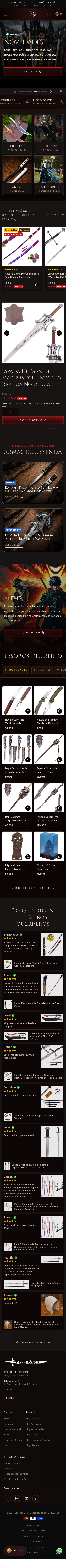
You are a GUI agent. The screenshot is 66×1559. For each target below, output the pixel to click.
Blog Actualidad (34, 1424)
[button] (48, 14)
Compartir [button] (10, 428)
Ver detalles (54, 428)
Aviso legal (33, 1552)
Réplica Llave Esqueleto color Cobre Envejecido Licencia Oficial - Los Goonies (16, 867)
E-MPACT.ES (54, 1513)
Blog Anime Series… (36, 1429)
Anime (7, 1434)
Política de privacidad (33, 1530)
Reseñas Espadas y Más (16, 1474)
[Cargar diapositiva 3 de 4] (37, 91)
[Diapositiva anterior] (15, 91)
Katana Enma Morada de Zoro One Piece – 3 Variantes (22, 275)
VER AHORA (30, 75)
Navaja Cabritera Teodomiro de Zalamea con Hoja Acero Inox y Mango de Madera (16, 721)
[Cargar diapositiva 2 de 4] (29, 91)
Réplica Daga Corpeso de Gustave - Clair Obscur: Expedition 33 (17, 819)
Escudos (8, 1424)
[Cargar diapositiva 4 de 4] (44, 91)
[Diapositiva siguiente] (51, 91)
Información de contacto (33, 1547)
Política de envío (33, 1541)
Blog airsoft (31, 1434)
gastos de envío (30, 403)
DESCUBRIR (53, 214)
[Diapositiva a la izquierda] (6, 333)
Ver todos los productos (31, 888)
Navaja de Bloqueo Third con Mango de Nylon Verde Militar (48, 721)
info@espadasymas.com (16, 1375)
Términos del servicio (33, 1536)
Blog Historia (32, 1445)
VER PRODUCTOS (30, 632)
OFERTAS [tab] (44, 669)
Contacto (8, 1468)
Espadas (8, 1418)
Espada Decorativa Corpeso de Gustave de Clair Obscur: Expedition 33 (48, 819)
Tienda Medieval (12, 1429)
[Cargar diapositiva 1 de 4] (22, 91)
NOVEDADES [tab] (18, 669)
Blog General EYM (34, 1418)
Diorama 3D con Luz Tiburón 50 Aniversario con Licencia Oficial (48, 867)
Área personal (11, 1463)
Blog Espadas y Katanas (38, 1440)
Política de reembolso (33, 1525)
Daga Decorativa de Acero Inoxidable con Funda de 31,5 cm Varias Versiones (17, 770)
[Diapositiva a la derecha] (59, 333)
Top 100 (8, 1445)
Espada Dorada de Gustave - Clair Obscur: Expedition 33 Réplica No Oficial (48, 770)
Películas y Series (13, 1440)
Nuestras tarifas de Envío (16, 1479)
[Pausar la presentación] (62, 91)
